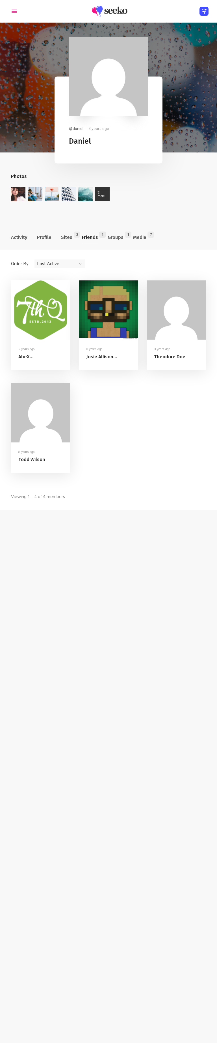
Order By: (20, 263)
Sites (66, 236)
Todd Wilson (31, 460)
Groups (115, 236)
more (101, 194)
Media (139, 236)
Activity (19, 237)
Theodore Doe (169, 357)
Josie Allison (99, 357)
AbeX (24, 357)
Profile (44, 237)
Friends (90, 236)
